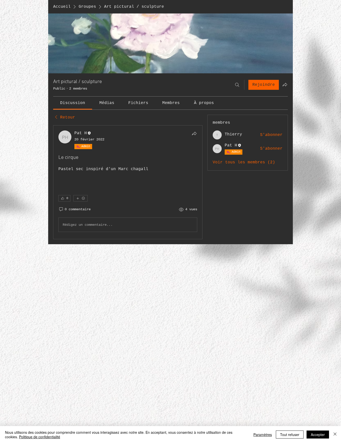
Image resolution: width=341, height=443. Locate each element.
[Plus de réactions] (80, 389)
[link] (72, 103)
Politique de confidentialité (39, 436)
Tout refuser (289, 434)
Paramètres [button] (262, 434)
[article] (127, 277)
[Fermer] (335, 434)
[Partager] (194, 133)
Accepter (318, 434)
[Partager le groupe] (285, 85)
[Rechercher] (237, 85)
